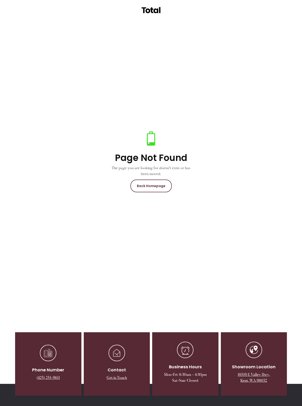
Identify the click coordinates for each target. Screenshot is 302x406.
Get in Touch (117, 378)
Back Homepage (151, 186)
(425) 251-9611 (48, 378)
